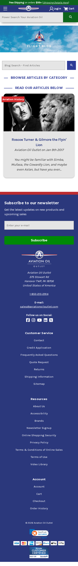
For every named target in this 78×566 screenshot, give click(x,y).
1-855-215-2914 (39, 294)
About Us (39, 406)
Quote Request (39, 362)
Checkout (39, 501)
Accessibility (39, 413)
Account (39, 486)
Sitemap (39, 383)
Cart (39, 494)
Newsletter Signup (39, 428)
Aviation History (13, 99)
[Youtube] (40, 320)
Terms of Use (39, 457)
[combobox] (31, 17)
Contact (39, 340)
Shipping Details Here (55, 2)
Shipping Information (39, 376)
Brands (39, 420)
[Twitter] (52, 320)
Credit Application (39, 347)
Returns (39, 369)
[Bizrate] (39, 552)
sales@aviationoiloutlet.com (39, 306)
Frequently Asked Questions (39, 354)
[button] (39, 534)
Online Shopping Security (39, 435)
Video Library (39, 464)
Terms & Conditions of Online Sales (39, 449)
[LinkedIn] (46, 320)
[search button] (70, 17)
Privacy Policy (39, 442)
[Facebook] (29, 320)
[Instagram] (34, 320)
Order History (39, 508)
